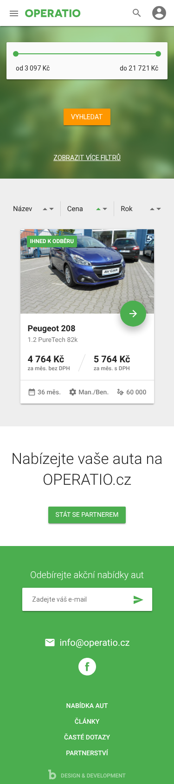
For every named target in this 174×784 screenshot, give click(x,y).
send (138, 599)
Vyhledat (87, 117)
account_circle (159, 13)
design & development (92, 775)
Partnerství (87, 753)
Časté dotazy (87, 737)
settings (73, 392)
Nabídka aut (87, 706)
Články (87, 722)
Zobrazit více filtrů (87, 158)
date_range (32, 392)
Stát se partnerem (87, 515)
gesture (120, 392)
